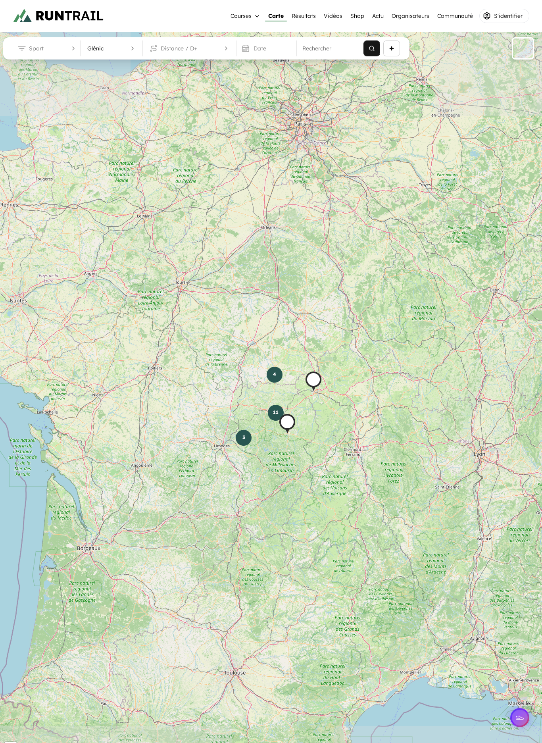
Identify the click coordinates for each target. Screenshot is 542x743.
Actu (378, 15)
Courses (241, 15)
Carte (276, 15)
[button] (313, 381)
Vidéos (333, 15)
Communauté (455, 15)
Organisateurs (410, 15)
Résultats (304, 15)
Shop (357, 15)
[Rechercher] (371, 48)
